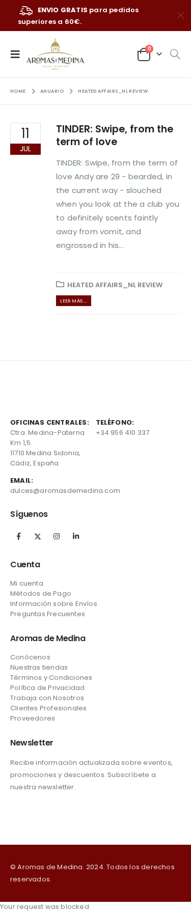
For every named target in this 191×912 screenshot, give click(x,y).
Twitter (37, 536)
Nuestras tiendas (39, 667)
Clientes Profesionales (48, 708)
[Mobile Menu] (18, 54)
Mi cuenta (26, 583)
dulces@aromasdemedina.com (65, 490)
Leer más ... (73, 300)
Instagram (56, 536)
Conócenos (30, 657)
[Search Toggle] (175, 54)
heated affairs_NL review (114, 285)
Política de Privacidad (47, 688)
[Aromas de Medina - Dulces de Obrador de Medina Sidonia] (55, 54)
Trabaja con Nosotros (47, 698)
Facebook (18, 536)
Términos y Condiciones (51, 677)
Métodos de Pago (40, 593)
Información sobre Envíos (53, 604)
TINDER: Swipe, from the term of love (114, 135)
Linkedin (76, 536)
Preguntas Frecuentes (47, 614)
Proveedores (32, 718)
